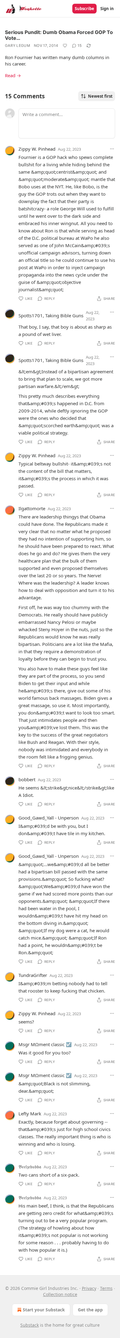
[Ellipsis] (112, 149)
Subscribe (84, 8)
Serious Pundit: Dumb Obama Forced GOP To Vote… (59, 35)
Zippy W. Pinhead (36, 149)
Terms (106, 1288)
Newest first (100, 96)
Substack (29, 1325)
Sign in (107, 8)
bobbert (26, 779)
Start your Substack (44, 1310)
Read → (13, 75)
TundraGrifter (32, 975)
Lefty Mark (29, 1113)
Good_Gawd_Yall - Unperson (48, 818)
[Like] (65, 45)
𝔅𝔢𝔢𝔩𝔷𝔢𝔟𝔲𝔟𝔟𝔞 (29, 1166)
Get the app (90, 1310)
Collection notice (60, 1294)
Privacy (89, 1288)
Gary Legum (17, 45)
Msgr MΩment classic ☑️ (45, 1044)
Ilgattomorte (31, 508)
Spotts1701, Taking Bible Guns (50, 315)
